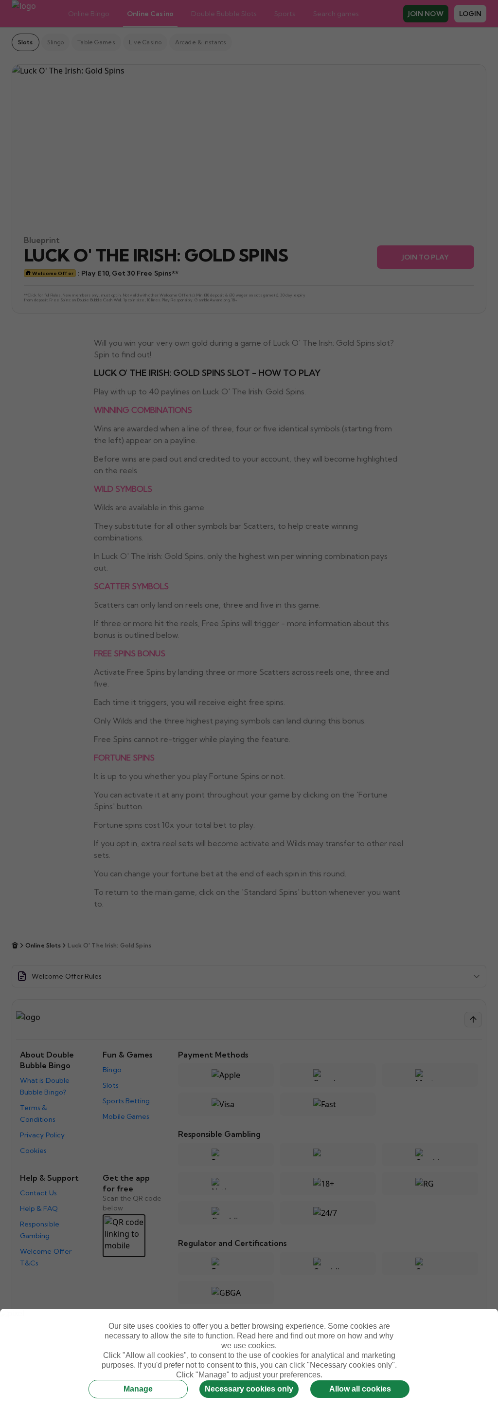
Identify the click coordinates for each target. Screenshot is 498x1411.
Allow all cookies (360, 1389)
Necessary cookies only (249, 1389)
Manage (138, 1389)
